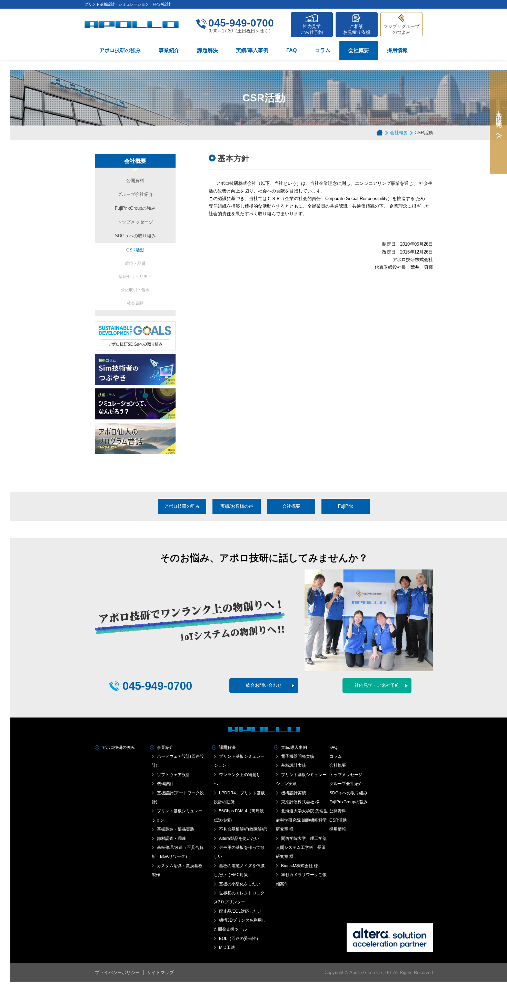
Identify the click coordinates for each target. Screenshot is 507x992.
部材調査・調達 (171, 838)
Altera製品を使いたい (239, 838)
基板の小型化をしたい (239, 884)
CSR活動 (135, 249)
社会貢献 (135, 303)
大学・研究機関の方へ (498, 122)
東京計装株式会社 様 (300, 802)
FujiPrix (345, 506)
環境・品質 (135, 263)
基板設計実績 (293, 765)
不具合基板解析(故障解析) (243, 829)
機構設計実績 (293, 793)
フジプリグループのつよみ (401, 29)
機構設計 (165, 783)
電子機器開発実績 (297, 756)
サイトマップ (160, 972)
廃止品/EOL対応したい (240, 911)
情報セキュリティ (135, 276)
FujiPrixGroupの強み (135, 208)
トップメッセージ (135, 222)
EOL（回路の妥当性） (239, 938)
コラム (322, 50)
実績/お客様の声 (236, 506)
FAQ (291, 50)
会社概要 (358, 50)
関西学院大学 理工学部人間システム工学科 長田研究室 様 (301, 847)
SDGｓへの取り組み (135, 235)
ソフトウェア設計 (173, 774)
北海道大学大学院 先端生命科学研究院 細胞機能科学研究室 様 (302, 820)
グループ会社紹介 (135, 194)
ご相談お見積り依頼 (356, 29)
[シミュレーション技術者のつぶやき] (135, 357)
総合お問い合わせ (264, 685)
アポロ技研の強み (120, 50)
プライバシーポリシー (117, 972)
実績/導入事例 (252, 50)
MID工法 (227, 947)
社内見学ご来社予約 (311, 29)
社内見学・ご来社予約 (377, 685)
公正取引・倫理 (135, 289)
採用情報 (397, 50)
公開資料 (135, 180)
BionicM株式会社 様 (299, 865)
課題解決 (207, 50)
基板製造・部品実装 (175, 829)
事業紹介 (169, 50)
